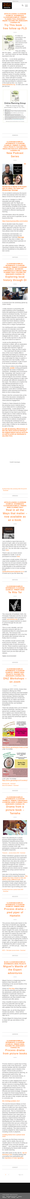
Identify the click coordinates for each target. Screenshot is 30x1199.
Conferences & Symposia (12, 270)
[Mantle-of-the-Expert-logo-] (12, 5)
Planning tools (10, 19)
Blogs (6, 962)
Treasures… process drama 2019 (10, 852)
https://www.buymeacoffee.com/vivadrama (15, 221)
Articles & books (10, 14)
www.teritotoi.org (12, 619)
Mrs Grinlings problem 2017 (11, 1101)
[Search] (21, 5)
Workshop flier (6, 783)
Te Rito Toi (15, 592)
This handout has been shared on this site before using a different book (15, 877)
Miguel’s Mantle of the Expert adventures (15, 969)
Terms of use (15, 1)
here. (7, 550)
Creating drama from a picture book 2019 (12, 889)
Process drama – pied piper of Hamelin (15, 912)
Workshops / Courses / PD (15, 274)
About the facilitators (7, 785)
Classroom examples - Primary (15, 17)
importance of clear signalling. (14, 1158)
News (24, 270)
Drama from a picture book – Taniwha (15, 810)
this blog (11, 988)
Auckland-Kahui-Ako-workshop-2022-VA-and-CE (14, 488)
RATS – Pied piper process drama (10, 950)
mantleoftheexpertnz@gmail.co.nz (13, 571)
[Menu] (25, 5)
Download (5, 490)
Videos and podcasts (10, 148)
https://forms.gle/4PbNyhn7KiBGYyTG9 (14, 747)
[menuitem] (15, 1)
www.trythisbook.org (8, 84)
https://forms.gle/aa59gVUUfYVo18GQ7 (15, 780)
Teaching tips (13, 20)
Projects (12, 147)
